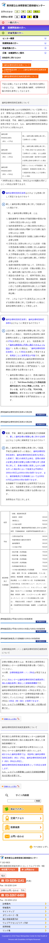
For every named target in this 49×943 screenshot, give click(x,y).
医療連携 (15, 827)
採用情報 (6, 926)
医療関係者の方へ (17, 27)
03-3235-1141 (14, 880)
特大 (37, 12)
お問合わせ (29, 869)
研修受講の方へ (15, 33)
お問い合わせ (17, 836)
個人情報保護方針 (10, 919)
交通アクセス (17, 818)
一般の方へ (13, 22)
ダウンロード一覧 (10, 915)
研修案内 (6, 908)
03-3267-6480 (14, 895)
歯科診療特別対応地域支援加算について (20, 76)
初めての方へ (17, 809)
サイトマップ (8, 911)
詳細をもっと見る (10, 719)
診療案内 (6, 904)
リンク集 (6, 930)
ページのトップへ (40, 847)
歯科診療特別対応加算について (17, 65)
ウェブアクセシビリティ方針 (15, 923)
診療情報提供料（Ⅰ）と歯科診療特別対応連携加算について (25, 71)
